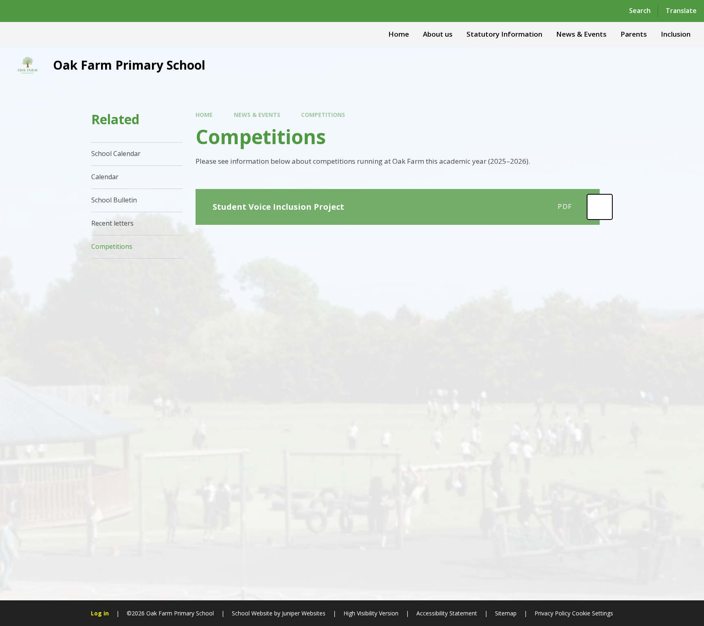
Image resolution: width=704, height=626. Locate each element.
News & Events (257, 115)
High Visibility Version (370, 613)
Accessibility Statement (446, 613)
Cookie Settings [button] (592, 613)
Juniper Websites (304, 613)
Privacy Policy (552, 613)
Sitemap (506, 613)
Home (204, 115)
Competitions (323, 115)
